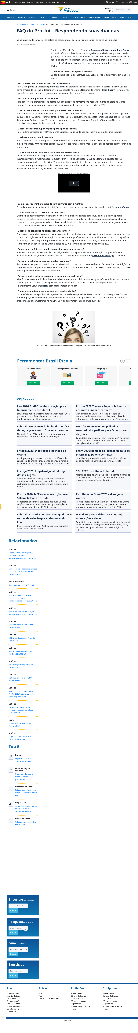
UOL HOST (30, 2)
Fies (45, 285)
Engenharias (76, 1004)
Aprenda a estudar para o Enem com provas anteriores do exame (26, 809)
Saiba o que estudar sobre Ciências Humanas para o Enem (26, 793)
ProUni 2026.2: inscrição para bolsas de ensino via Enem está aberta (101, 408)
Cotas (43, 17)
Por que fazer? (13, 1001)
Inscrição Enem (13, 993)
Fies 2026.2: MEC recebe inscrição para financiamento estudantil (41, 408)
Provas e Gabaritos (14, 1006)
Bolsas (32, 17)
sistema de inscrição (103, 255)
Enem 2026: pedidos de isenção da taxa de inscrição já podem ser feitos (103, 452)
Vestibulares (94, 17)
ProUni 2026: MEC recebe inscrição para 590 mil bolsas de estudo (42, 496)
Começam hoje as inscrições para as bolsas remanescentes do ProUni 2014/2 (23, 572)
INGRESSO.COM (20, 2)
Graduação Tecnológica (80, 1006)
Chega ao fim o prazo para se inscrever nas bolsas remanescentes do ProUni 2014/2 (23, 555)
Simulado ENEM (13, 1004)
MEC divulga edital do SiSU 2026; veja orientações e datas (99, 516)
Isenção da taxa (13, 996)
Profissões (78, 17)
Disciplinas (109, 17)
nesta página (122, 207)
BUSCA (111, 2)
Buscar (13, 910)
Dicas (54, 17)
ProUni (64, 86)
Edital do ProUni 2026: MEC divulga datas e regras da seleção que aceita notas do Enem (44, 518)
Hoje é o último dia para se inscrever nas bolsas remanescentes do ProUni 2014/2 (23, 598)
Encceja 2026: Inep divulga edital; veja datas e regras (41, 473)
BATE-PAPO (124, 2)
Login (110, 11)
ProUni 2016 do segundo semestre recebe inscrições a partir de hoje (21, 710)
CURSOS (48, 2)
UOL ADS (64, 2)
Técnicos (74, 1009)
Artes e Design (76, 993)
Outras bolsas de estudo (49, 998)
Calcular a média (13, 1011)
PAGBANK (39, 2)
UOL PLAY (55, 2)
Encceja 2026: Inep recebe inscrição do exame (41, 452)
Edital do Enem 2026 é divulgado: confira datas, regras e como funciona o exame (43, 428)
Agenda (21, 17)
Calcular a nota (13, 1009)
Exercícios (124, 17)
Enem (9, 17)
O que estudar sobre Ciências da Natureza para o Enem (24, 777)
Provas (64, 17)
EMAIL (135, 2)
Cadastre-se (108, 8)
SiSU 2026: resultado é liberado (95, 471)
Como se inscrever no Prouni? (21, 585)
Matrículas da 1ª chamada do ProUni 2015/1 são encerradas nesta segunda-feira (21, 694)
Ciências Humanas (78, 1001)
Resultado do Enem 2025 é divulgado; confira (100, 496)
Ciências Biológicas (78, 996)
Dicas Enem (11, 998)
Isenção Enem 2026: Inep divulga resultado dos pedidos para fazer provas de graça (102, 430)
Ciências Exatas (77, 998)
